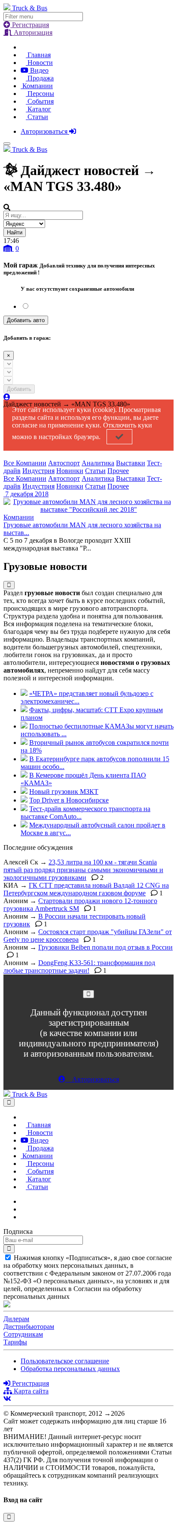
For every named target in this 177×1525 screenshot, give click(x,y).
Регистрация (29, 24)
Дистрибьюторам (28, 1326)
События (40, 101)
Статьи (37, 116)
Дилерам (16, 1318)
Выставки (130, 463)
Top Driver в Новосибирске (69, 800)
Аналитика (98, 463)
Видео (38, 70)
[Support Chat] (23, 1209)
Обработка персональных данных (70, 1368)
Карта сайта (30, 1391)
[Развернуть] (9, 585)
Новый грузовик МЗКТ (63, 791)
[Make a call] (23, 1217)
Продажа (40, 78)
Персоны (40, 93)
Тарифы (15, 1342)
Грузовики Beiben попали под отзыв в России (105, 947)
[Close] (88, 994)
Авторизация (32, 32)
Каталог (38, 109)
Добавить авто (26, 320)
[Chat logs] (23, 1201)
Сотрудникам (23, 1334)
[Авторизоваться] (6, 397)
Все (9, 463)
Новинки (69, 470)
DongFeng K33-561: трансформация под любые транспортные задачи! (79, 966)
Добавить (19, 389)
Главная (38, 54)
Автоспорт (64, 463)
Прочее (118, 470)
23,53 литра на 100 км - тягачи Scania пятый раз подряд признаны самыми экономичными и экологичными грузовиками (83, 869)
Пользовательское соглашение (65, 1361)
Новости (39, 62)
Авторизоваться (45, 131)
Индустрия (38, 470)
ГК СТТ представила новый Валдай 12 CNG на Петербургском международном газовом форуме (86, 889)
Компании (37, 85)
